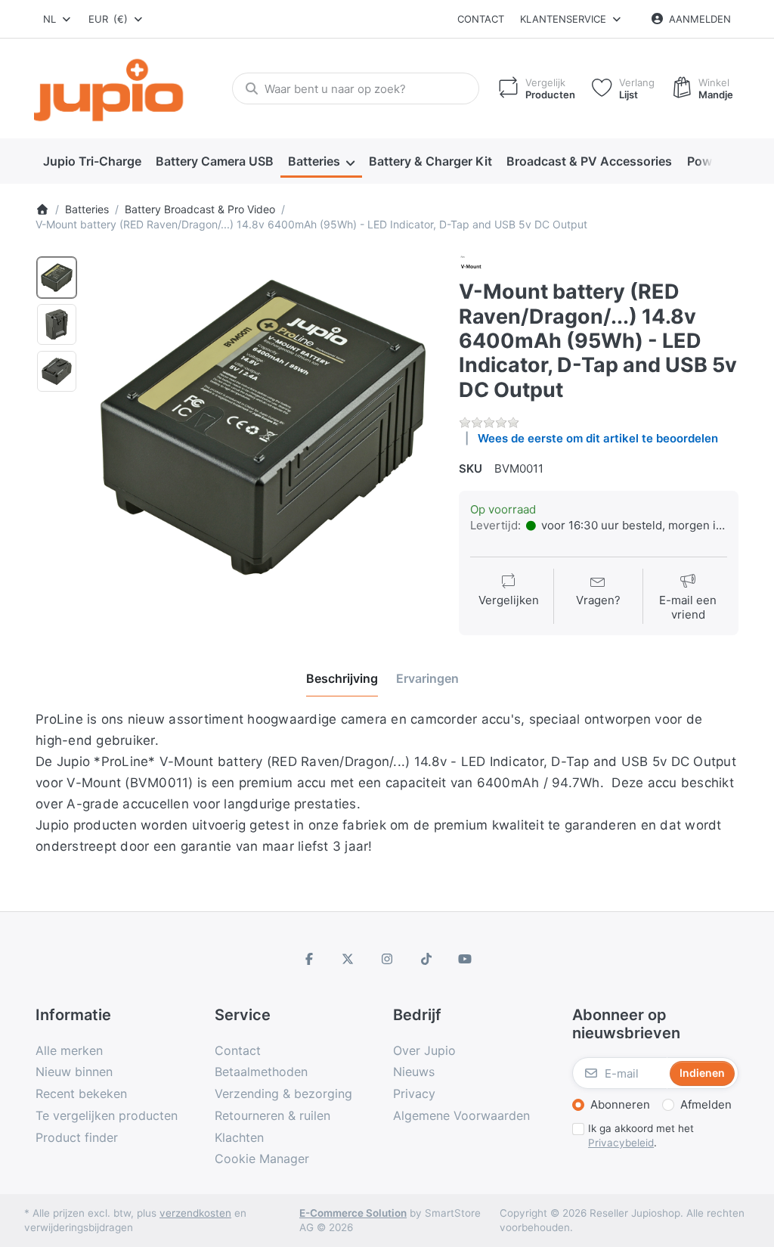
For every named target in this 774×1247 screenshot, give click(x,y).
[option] (56, 277)
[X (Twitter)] (348, 959)
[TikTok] (426, 959)
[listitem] (263, 427)
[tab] (342, 678)
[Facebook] (309, 959)
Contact (480, 19)
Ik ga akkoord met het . (641, 1135)
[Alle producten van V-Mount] (471, 266)
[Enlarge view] (263, 427)
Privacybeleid (621, 1143)
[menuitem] (92, 161)
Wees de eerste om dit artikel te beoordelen (598, 438)
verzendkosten (195, 1213)
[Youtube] (464, 959)
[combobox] (58, 19)
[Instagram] (387, 959)
